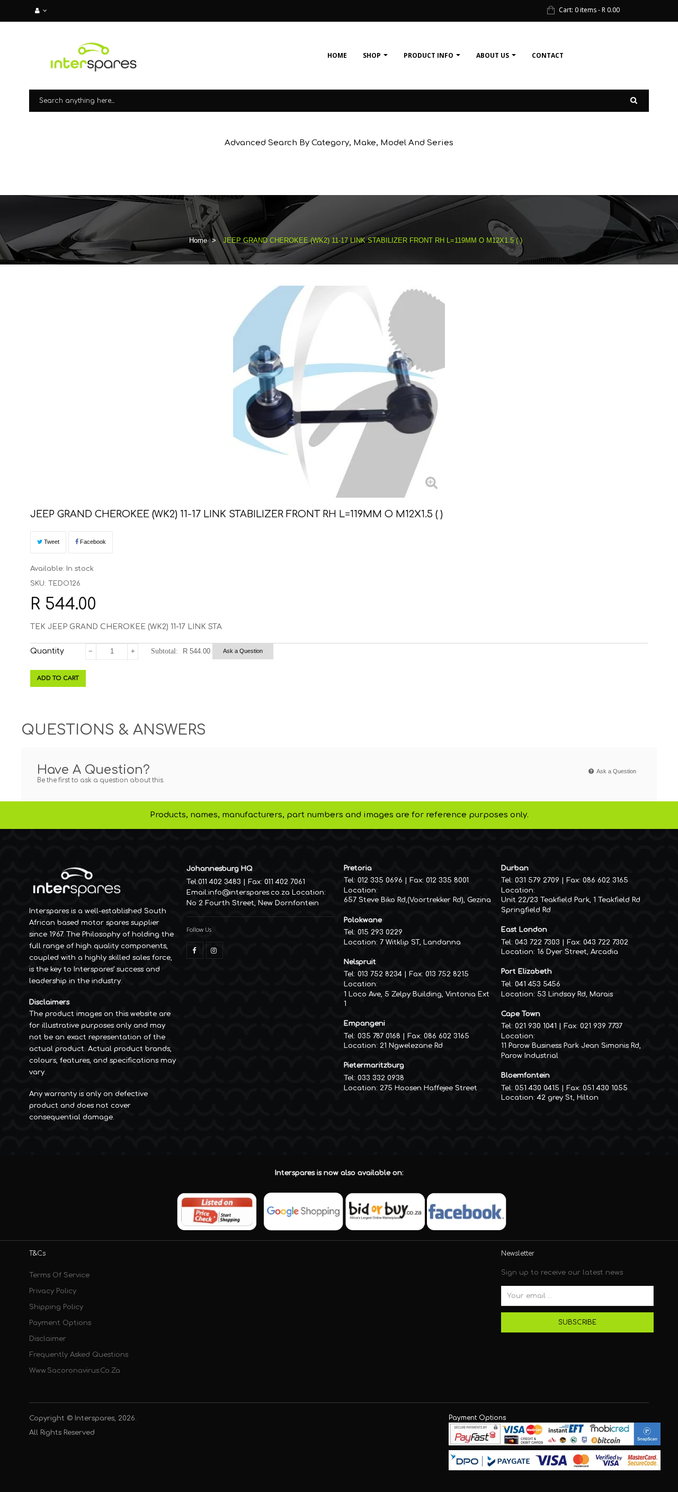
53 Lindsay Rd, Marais (575, 994)
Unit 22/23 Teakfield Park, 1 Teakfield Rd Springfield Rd (570, 905)
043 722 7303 (537, 942)
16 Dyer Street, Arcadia (577, 952)
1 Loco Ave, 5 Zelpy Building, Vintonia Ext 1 (416, 999)
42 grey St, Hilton (568, 1097)
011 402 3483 (219, 882)
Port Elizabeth (526, 971)
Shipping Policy (56, 1307)
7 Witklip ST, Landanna (420, 942)
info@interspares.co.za (249, 892)
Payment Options (60, 1323)
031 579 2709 (537, 880)
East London (524, 929)
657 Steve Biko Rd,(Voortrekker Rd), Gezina (417, 900)
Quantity (47, 651)
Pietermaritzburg (374, 1065)
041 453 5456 (537, 984)
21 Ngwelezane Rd (411, 1045)
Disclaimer (47, 1339)
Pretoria (358, 868)
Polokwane (363, 920)
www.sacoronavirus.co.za (74, 1370)
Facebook (92, 541)
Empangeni (364, 1023)
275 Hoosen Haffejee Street (428, 1088)
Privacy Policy (52, 1291)
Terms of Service (59, 1275)
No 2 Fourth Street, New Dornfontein (252, 903)
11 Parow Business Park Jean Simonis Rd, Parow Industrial (571, 1051)
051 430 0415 (537, 1088)
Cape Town (520, 1014)
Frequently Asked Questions (78, 1354)
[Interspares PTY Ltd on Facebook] (194, 950)
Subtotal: (164, 651)
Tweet (50, 541)
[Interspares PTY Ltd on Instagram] (214, 950)
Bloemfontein (525, 1075)
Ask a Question (243, 651)
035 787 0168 (379, 1036)
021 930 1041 (536, 1026)
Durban (515, 868)
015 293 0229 (380, 932)
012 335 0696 (380, 880)
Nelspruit (360, 962)
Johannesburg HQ (219, 868)
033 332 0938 (381, 1078)
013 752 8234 (380, 974)
